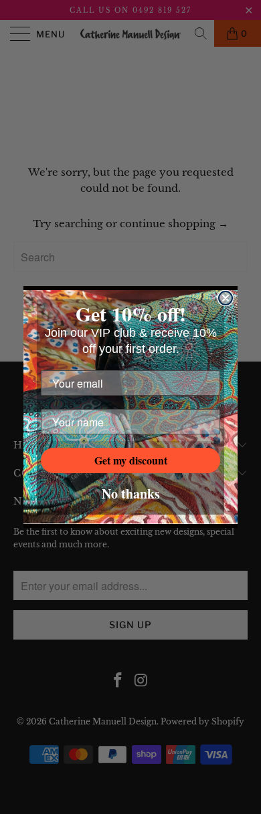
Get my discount (130, 460)
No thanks (131, 493)
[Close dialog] (225, 298)
